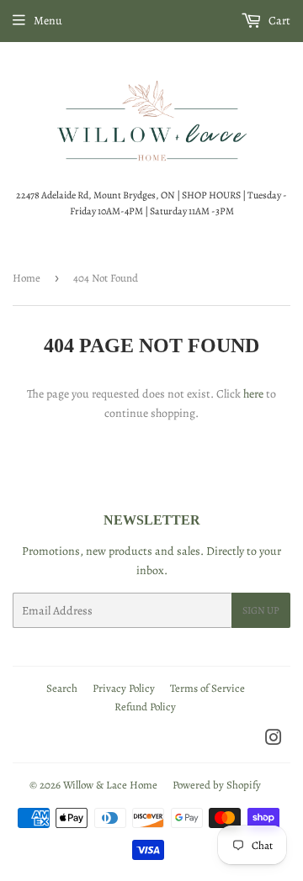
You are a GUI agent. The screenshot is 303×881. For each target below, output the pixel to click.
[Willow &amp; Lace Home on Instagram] (273, 740)
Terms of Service (207, 688)
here (253, 394)
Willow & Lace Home (110, 785)
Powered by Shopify (217, 785)
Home (26, 278)
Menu (48, 21)
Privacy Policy (124, 688)
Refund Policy (145, 706)
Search (61, 688)
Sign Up (260, 610)
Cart (278, 21)
